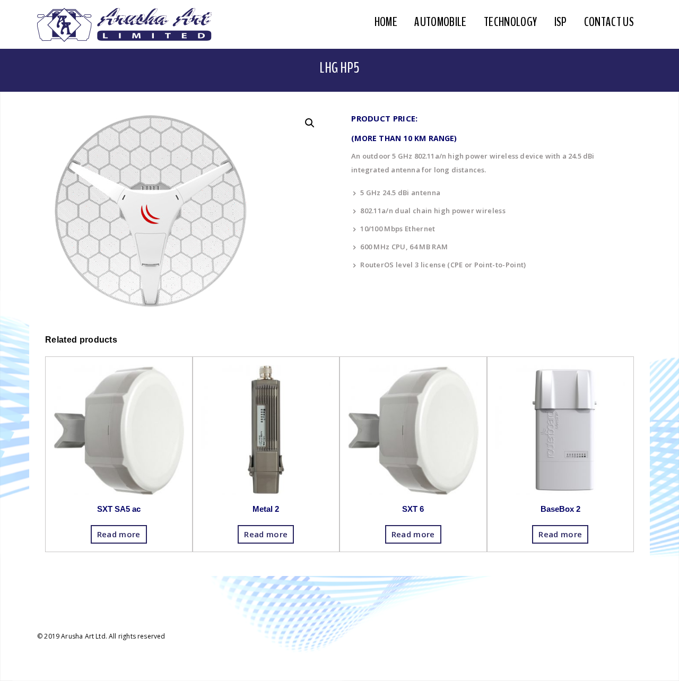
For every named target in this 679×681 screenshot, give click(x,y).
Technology (510, 21)
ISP (560, 21)
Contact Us (609, 21)
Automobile (440, 21)
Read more (119, 534)
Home (386, 21)
